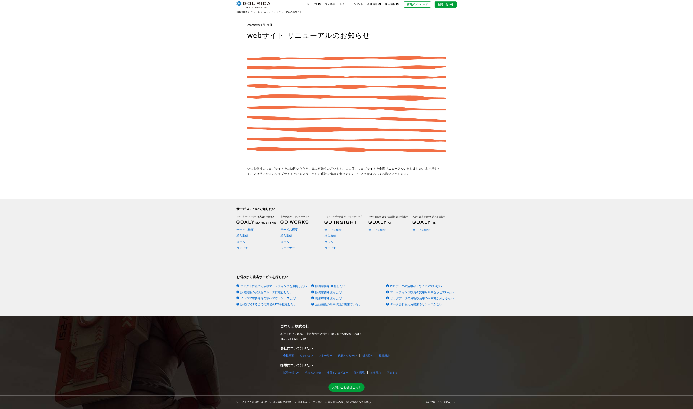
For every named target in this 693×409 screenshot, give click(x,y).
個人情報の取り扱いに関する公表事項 (349, 402)
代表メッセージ (347, 355)
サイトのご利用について (253, 402)
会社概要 (288, 355)
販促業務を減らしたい (329, 292)
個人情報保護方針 (282, 402)
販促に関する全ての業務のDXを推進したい (268, 304)
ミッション (306, 355)
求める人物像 (313, 372)
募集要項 (375, 372)
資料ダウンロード (417, 4)
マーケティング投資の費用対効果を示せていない (422, 292)
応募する (392, 372)
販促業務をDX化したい (330, 286)
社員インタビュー (337, 372)
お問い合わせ (446, 4)
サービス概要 (245, 229)
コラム (240, 241)
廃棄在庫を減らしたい (329, 298)
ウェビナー (243, 248)
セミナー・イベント (351, 4)
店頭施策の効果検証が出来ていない (338, 304)
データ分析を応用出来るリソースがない (416, 304)
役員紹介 (367, 355)
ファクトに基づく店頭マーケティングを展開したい (273, 286)
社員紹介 (384, 355)
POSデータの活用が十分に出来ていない (416, 286)
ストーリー (325, 355)
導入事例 (330, 4)
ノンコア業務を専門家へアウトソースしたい (269, 298)
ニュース (255, 12)
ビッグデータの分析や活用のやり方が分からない (422, 298)
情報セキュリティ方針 (310, 402)
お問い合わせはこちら (346, 387)
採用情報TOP (291, 372)
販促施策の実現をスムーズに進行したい (266, 292)
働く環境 (359, 372)
